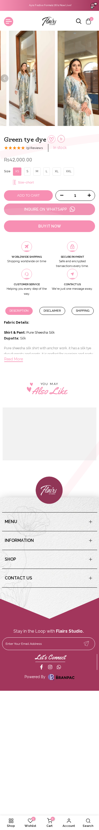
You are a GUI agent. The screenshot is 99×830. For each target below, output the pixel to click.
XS (17, 171)
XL (57, 171)
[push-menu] (8, 21)
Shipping (82, 310)
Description (19, 310)
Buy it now (49, 226)
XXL (69, 171)
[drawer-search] (79, 22)
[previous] (4, 78)
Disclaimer (52, 310)
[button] (51, 139)
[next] (94, 78)
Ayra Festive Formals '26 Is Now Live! (49, 5)
